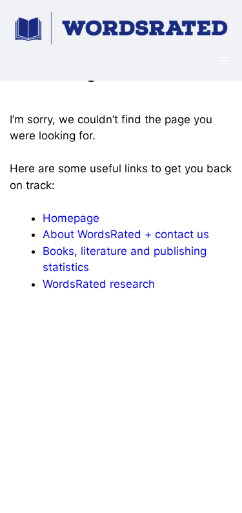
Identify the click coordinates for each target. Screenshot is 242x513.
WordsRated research (99, 283)
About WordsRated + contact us (126, 234)
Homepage (71, 218)
